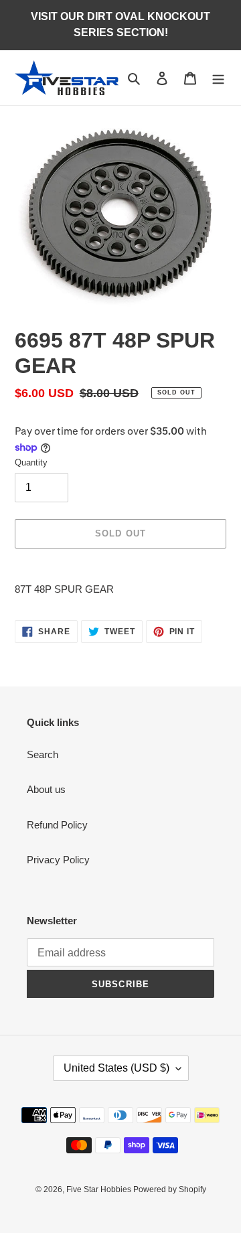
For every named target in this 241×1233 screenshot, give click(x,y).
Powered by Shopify (169, 1189)
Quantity (31, 462)
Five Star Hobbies (99, 1189)
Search (42, 754)
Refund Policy (57, 824)
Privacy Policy (58, 859)
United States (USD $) (116, 1068)
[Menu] (218, 78)
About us (46, 789)
